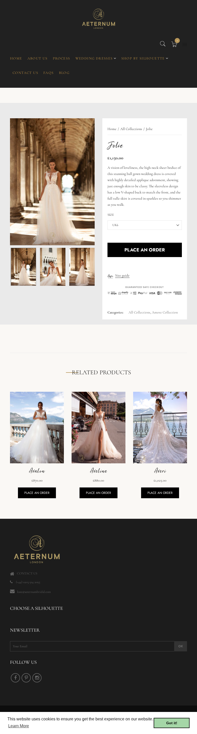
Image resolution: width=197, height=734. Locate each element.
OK (180, 646)
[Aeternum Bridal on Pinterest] (26, 677)
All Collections (139, 312)
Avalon (37, 471)
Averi (160, 471)
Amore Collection (165, 312)
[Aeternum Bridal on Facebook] (15, 677)
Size (110, 215)
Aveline (98, 471)
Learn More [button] (18, 726)
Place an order (37, 493)
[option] (52, 181)
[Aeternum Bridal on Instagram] (37, 677)
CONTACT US (27, 573)
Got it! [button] (171, 723)
